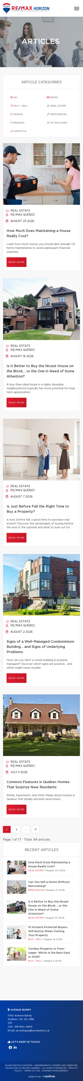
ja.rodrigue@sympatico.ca (32, 1030)
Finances (18, 123)
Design (18, 114)
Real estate (58, 106)
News (54, 97)
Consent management (55, 1071)
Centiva (48, 1076)
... (26, 829)
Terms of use (32, 1071)
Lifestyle (19, 131)
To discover (58, 123)
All (15, 97)
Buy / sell (20, 106)
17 (36, 829)
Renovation (58, 114)
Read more (16, 262)
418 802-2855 (23, 1027)
